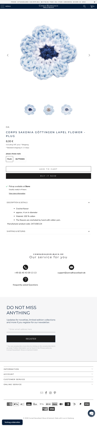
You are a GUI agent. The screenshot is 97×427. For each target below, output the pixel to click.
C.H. (7, 127)
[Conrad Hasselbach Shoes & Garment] (48, 6)
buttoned (20, 159)
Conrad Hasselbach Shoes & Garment (41, 418)
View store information (17, 193)
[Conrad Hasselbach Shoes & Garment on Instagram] (51, 393)
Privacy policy (45, 348)
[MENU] (1, 6)
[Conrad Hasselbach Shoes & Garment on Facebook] (46, 393)
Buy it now (48, 176)
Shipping (25, 145)
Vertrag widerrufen (12, 422)
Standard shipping (14, 148)
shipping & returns (16, 231)
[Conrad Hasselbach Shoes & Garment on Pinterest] (55, 393)
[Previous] (8, 55)
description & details (17, 202)
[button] (91, 413)
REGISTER (31, 339)
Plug (9, 159)
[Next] (89, 55)
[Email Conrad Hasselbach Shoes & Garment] (42, 393)
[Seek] (84, 6)
